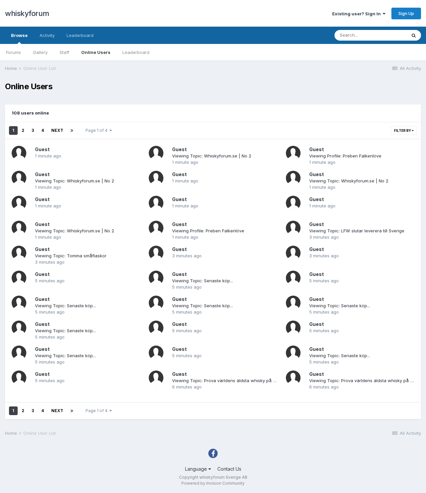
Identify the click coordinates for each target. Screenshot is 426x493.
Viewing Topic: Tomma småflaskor (70, 255)
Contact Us (229, 469)
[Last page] (72, 130)
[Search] (413, 35)
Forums (13, 52)
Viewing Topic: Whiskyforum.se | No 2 (211, 155)
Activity (47, 35)
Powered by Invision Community (213, 483)
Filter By (403, 130)
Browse (19, 35)
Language (196, 469)
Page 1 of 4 (97, 130)
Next (57, 130)
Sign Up (406, 13)
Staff (64, 52)
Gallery (40, 52)
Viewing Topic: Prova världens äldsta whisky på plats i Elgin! (234, 380)
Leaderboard (135, 52)
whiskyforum (27, 13)
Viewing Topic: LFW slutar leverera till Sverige (356, 230)
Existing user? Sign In (357, 13)
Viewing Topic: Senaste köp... (202, 280)
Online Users (95, 52)
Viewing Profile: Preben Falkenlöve (345, 155)
